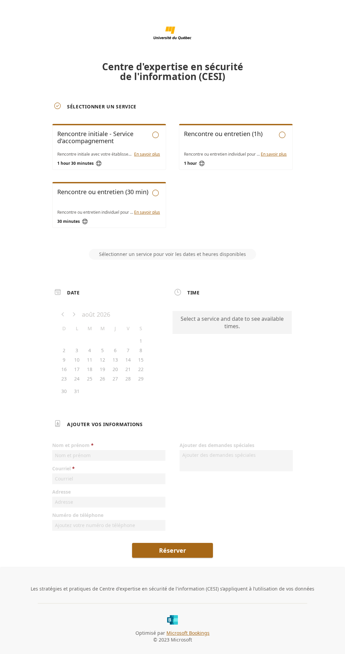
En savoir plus (147, 154)
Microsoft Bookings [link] (188, 633)
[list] (172, 182)
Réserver (172, 550)
